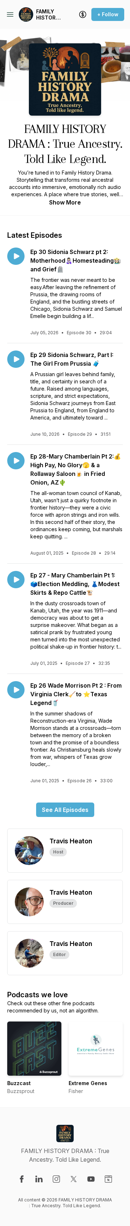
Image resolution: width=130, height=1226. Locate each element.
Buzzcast (19, 1083)
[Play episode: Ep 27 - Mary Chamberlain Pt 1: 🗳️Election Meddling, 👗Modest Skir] (16, 579)
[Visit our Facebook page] (21, 1179)
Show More (65, 202)
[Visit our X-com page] (73, 1179)
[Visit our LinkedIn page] (39, 1179)
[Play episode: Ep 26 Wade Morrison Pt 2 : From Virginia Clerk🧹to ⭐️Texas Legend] (16, 689)
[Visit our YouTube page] (91, 1179)
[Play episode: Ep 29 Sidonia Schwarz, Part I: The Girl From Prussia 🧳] (16, 359)
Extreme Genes (88, 1083)
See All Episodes (65, 809)
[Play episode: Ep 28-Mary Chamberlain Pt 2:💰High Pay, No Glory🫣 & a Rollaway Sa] (16, 460)
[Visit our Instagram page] (56, 1179)
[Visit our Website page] (108, 1179)
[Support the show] (82, 14)
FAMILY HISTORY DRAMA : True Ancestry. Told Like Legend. (48, 14)
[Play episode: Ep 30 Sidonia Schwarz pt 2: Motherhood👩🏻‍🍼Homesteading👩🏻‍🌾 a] (16, 256)
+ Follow (107, 14)
